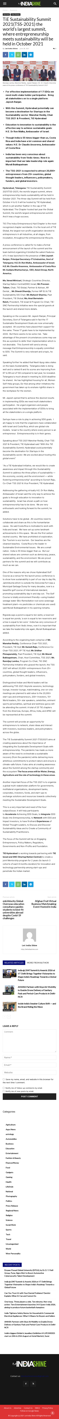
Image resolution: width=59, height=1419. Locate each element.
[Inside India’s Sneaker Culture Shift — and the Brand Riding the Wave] (9, 1006)
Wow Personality (13, 1253)
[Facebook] (5, 54)
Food (8, 1167)
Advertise (17, 1408)
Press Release (15, 14)
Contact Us (28, 1408)
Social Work (11, 1225)
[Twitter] (12, 54)
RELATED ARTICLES (14, 962)
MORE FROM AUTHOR (38, 962)
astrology (10, 1134)
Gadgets (9, 1172)
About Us (7, 1408)
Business (13, 10)
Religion (9, 1215)
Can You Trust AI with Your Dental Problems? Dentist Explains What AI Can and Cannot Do (27, 1294)
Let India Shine (11, 48)
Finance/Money (12, 1163)
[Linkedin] (24, 54)
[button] (4, 3)
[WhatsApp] (18, 54)
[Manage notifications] (52, 1413)
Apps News (11, 1129)
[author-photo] (29, 941)
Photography (11, 1196)
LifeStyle (9, 1187)
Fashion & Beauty (13, 1158)
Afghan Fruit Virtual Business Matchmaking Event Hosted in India (43, 904)
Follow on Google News (29, 1411)
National (9, 1191)
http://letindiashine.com (29, 949)
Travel (8, 1239)
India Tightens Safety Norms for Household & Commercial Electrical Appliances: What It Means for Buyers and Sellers (29, 1314)
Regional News (12, 1210)
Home (5, 10)
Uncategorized (12, 1244)
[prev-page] (4, 1016)
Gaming (9, 1177)
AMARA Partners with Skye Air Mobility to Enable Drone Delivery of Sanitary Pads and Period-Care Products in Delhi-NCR (30, 1325)
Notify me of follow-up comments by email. (24, 1088)
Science (9, 1220)
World (8, 1249)
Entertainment (12, 1153)
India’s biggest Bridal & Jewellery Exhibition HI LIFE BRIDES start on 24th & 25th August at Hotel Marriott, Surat (29, 1334)
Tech (8, 1234)
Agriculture (11, 1124)
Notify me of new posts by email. (19, 1091)
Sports (9, 1229)
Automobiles (11, 1139)
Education (10, 1148)
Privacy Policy (47, 1408)
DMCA (37, 1408)
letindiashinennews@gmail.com (35, 1376)
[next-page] (9, 1016)
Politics (9, 1201)
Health (9, 1182)
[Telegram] (30, 54)
